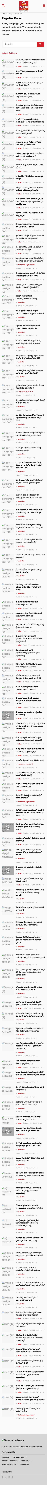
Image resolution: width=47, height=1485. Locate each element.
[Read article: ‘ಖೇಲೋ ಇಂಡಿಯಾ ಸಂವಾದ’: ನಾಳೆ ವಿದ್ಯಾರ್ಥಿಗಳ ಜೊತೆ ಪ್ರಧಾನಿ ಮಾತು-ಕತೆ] (8, 679)
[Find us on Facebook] (2, 1477)
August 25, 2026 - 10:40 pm (32, 1330)
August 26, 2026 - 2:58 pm (25, 903)
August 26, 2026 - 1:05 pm (25, 1024)
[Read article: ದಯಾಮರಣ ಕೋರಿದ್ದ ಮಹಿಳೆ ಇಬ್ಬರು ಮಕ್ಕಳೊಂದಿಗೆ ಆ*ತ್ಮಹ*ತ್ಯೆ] (8, 97)
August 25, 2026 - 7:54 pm (32, 1381)
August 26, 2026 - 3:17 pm (32, 874)
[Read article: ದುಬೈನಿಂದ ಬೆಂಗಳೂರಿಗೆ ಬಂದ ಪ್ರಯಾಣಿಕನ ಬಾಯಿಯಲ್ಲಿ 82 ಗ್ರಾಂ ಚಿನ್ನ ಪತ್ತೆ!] (8, 752)
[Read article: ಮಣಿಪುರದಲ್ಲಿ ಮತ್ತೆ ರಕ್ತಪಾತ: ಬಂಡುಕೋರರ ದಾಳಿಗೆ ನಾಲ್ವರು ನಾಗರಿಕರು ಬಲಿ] (8, 157)
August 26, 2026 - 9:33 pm (32, 645)
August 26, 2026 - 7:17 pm (32, 693)
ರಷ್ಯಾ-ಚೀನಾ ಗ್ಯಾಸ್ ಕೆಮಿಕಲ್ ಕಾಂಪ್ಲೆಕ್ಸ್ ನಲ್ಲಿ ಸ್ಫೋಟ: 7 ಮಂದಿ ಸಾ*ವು (30, 626)
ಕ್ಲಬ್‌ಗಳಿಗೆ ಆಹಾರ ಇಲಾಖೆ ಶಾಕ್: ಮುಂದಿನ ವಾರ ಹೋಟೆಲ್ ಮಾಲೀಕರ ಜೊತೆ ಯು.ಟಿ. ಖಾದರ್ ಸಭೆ (30, 813)
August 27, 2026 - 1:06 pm (25, 381)
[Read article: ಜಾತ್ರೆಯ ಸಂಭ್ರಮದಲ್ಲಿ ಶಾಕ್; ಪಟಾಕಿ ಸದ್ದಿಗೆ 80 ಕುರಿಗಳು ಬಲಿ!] (8, 882)
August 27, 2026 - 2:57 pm (25, 306)
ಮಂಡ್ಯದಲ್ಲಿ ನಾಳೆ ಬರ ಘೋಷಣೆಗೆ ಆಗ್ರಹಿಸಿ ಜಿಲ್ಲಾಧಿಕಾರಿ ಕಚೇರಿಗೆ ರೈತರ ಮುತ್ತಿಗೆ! (29, 286)
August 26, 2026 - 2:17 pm (25, 950)
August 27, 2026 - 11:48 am (25, 443)
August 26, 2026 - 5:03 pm (25, 768)
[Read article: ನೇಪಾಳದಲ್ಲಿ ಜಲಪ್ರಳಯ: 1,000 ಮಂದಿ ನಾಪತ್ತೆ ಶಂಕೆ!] (8, 870)
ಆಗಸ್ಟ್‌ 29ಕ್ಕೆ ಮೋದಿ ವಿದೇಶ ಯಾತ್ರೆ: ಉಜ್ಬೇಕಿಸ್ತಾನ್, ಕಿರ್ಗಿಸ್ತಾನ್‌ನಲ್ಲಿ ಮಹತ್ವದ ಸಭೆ (30, 120)
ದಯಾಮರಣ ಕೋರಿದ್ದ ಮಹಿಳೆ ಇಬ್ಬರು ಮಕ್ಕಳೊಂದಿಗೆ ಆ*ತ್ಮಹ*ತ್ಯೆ (28, 95)
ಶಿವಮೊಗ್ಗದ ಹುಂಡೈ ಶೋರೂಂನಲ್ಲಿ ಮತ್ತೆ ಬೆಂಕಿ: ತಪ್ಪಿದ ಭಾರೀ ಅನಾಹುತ (28, 143)
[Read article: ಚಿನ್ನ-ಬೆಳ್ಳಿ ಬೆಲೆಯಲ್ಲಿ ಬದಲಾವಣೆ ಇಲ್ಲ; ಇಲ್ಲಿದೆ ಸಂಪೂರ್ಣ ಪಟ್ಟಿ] (8, 1090)
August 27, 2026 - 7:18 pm (32, 149)
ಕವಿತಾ (19, 66)
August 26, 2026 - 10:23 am (25, 1201)
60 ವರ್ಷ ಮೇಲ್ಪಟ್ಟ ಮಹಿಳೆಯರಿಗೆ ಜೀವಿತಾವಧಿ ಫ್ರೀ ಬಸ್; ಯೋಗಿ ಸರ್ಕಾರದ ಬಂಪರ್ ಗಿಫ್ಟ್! (29, 1338)
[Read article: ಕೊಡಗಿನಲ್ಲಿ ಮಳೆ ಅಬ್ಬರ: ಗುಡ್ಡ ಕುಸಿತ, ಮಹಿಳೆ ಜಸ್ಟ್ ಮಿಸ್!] (8, 910)
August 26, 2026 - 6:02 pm (32, 733)
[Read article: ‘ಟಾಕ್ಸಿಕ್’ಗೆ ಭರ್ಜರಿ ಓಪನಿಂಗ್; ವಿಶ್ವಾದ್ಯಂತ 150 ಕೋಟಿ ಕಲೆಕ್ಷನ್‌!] (8, 86)
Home (4, 14)
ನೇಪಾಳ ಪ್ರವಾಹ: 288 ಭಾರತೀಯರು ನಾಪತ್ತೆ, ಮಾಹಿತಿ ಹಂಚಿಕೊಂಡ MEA (30, 225)
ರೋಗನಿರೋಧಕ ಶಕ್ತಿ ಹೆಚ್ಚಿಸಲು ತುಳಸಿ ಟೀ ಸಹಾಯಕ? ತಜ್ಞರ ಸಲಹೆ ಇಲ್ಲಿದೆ (29, 541)
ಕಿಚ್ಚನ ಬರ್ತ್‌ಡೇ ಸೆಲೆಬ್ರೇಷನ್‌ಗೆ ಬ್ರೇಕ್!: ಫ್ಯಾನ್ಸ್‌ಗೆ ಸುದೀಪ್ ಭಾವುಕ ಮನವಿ (28, 327)
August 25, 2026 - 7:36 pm (32, 1404)
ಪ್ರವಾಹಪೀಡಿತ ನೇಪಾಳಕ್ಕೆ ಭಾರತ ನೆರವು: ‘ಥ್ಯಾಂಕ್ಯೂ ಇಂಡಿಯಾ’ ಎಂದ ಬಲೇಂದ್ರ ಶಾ (29, 526)
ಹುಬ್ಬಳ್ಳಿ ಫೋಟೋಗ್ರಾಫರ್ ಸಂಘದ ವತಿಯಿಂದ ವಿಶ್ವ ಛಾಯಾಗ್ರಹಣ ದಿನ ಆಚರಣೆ (30, 312)
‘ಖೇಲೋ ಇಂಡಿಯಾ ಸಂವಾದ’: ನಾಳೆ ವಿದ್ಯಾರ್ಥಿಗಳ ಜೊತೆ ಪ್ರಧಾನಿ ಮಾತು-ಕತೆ (28, 677)
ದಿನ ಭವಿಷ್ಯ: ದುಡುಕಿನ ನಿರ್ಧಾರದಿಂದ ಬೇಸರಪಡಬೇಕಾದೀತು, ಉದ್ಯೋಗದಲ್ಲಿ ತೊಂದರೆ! (28, 587)
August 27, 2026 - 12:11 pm (25, 428)
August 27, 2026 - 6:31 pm (32, 208)
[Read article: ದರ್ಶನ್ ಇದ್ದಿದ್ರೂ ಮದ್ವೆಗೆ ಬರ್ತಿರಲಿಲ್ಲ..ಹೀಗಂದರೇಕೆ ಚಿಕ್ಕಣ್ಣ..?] (8, 299)
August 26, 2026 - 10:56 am (25, 1168)
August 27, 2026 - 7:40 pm (32, 137)
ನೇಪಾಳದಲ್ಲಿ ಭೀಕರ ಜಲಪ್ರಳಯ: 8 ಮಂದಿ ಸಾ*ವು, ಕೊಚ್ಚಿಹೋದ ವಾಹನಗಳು (29, 923)
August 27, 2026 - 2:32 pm (25, 321)
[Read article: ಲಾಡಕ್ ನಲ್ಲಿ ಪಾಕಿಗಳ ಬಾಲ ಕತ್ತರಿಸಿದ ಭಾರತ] (8, 763)
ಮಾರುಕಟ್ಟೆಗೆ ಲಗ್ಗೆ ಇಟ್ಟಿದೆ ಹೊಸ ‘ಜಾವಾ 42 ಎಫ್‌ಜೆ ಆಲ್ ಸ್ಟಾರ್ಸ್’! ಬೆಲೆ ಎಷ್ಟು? (29, 372)
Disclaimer (25, 1461)
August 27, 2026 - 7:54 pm (32, 126)
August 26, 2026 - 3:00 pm (32, 885)
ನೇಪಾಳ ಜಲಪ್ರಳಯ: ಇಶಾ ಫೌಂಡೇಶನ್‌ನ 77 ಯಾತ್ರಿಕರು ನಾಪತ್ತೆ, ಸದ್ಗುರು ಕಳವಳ (30, 274)
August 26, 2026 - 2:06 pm (25, 965)
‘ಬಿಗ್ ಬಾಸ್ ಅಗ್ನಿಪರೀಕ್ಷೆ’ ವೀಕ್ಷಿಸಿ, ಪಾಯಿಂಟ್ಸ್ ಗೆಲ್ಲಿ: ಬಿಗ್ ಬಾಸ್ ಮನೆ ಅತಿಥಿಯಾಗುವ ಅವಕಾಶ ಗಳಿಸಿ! (30, 972)
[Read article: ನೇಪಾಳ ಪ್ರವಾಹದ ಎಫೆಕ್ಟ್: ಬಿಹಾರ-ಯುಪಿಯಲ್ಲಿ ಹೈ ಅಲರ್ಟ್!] (8, 605)
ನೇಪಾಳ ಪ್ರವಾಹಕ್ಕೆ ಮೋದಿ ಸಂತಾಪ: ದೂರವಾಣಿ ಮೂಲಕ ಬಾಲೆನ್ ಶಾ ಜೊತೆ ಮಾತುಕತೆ (28, 701)
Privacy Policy (18, 1457)
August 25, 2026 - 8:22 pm (32, 1356)
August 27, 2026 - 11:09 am (25, 475)
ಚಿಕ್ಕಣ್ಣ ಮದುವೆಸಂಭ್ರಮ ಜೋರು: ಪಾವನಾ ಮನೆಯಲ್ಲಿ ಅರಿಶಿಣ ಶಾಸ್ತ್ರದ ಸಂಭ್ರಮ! (29, 189)
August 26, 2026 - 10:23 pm (32, 631)
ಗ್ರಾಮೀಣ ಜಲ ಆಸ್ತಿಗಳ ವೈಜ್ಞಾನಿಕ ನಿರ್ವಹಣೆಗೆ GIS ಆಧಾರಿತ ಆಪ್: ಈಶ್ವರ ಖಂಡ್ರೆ (30, 237)
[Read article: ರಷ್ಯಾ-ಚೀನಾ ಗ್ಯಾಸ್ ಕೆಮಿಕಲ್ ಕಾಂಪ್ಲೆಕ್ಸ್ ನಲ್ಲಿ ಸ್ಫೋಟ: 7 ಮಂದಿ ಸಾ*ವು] (8, 628)
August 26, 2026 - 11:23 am (25, 1138)
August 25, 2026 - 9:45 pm (32, 1344)
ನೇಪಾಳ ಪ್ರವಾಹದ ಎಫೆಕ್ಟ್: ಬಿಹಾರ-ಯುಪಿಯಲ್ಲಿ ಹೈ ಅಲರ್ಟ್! (27, 603)
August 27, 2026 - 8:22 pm (32, 115)
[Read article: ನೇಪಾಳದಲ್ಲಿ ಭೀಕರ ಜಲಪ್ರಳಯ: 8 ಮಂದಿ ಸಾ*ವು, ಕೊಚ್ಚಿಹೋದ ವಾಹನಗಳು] (8, 925)
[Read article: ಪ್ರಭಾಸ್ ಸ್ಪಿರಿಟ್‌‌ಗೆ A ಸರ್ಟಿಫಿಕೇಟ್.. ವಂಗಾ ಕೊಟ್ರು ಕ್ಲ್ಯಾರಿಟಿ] (8, 216)
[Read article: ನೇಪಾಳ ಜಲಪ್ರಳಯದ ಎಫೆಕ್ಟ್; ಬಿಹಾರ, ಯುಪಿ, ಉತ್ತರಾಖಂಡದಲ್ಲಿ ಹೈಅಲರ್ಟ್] (8, 344)
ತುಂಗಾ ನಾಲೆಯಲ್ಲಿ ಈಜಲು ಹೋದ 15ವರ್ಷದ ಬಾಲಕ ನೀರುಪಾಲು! (27, 688)
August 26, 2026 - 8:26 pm (32, 659)
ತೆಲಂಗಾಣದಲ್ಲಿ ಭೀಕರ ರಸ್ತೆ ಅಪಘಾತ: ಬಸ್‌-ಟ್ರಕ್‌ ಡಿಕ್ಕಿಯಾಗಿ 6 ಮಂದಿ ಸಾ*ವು (30, 1239)
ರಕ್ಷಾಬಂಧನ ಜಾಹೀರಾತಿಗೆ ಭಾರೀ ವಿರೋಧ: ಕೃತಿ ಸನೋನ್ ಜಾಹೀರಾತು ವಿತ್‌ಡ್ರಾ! (29, 1030)
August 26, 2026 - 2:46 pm (25, 918)
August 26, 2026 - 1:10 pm (32, 1009)
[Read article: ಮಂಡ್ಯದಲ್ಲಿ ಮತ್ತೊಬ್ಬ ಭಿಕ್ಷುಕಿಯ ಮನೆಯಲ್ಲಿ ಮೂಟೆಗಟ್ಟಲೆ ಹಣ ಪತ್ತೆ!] (8, 250)
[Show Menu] (44, 6)
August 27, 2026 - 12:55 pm (25, 396)
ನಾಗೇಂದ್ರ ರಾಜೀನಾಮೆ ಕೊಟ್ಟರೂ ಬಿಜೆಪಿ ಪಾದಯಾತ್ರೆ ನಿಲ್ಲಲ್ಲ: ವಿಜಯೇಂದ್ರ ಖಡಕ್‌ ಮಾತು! (29, 852)
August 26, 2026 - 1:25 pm (25, 997)
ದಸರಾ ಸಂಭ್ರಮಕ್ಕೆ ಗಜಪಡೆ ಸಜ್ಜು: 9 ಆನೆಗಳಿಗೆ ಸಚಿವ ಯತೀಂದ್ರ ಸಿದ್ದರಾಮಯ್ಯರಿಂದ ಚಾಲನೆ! (30, 1073)
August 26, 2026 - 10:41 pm (32, 620)
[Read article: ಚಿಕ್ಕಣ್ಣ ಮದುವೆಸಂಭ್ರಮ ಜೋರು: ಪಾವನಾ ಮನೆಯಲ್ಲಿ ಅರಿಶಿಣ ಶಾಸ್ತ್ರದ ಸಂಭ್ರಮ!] (8, 191)
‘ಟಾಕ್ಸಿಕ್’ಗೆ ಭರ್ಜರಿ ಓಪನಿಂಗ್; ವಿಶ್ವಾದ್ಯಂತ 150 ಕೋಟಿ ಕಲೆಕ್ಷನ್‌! (29, 84)
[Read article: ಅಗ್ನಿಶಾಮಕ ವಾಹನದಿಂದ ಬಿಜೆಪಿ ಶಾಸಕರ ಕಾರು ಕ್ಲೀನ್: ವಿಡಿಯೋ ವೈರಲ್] (8, 990)
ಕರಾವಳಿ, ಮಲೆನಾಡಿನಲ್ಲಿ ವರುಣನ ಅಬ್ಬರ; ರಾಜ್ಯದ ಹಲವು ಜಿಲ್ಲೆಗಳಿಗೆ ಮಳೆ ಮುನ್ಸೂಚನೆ (29, 1254)
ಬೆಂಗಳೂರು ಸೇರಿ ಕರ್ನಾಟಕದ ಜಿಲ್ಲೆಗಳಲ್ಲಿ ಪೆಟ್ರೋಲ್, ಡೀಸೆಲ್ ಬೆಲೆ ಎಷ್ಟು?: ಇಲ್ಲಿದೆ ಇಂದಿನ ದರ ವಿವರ (28, 465)
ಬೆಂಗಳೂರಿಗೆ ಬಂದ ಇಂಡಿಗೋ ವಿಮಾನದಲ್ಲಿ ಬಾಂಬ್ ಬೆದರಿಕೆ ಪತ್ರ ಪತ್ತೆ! (29, 774)
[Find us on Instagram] (12, 1477)
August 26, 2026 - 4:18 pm (25, 805)
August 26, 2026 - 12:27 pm (32, 1067)
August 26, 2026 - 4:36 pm (32, 790)
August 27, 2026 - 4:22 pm (32, 280)
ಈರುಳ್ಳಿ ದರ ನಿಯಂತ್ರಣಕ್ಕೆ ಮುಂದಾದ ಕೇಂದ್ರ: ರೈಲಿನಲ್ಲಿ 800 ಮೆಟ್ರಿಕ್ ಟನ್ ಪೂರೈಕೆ (30, 1387)
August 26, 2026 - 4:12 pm (32, 819)
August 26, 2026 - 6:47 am (25, 1308)
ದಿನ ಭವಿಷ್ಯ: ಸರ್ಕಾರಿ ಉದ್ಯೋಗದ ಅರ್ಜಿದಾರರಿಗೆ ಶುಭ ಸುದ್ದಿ (26, 1299)
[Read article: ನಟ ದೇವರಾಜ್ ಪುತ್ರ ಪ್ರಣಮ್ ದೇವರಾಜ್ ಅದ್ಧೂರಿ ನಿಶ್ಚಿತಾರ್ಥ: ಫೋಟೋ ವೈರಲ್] (8, 483)
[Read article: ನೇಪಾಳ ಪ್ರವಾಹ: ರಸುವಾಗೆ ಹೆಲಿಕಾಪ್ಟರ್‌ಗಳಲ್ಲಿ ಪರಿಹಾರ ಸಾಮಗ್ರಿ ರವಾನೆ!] (8, 134)
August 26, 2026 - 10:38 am (25, 1183)
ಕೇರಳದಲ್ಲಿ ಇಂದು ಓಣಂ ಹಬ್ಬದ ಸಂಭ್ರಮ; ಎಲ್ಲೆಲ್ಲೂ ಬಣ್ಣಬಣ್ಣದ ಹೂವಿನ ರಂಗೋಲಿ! (29, 1144)
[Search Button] (3, 6)
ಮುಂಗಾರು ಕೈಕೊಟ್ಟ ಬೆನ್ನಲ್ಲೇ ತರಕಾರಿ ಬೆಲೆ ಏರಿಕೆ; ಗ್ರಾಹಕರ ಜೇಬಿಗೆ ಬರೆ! (29, 614)
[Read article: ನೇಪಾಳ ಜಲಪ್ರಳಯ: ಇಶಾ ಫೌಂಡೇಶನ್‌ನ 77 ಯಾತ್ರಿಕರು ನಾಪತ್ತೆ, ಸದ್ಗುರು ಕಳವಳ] (8, 276)
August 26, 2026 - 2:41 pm (25, 932)
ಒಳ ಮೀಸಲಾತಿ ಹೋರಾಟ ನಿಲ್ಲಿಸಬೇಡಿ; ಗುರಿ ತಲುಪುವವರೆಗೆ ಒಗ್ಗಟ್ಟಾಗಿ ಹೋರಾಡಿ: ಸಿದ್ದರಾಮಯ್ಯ (30, 1375)
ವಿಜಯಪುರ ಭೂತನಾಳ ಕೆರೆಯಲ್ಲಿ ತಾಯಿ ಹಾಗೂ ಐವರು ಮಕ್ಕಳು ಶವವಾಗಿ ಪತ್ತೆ (29, 1129)
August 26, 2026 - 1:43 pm (25, 982)
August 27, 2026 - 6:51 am (25, 597)
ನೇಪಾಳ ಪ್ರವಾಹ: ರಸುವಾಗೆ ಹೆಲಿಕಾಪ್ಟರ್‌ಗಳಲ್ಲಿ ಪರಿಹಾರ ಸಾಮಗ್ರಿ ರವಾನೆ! (30, 132)
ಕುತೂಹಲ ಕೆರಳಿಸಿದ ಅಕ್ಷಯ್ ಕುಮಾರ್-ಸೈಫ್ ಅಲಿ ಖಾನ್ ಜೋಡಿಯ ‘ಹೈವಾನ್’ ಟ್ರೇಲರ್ (29, 940)
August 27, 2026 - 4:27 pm (25, 268)
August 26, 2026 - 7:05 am (25, 1293)
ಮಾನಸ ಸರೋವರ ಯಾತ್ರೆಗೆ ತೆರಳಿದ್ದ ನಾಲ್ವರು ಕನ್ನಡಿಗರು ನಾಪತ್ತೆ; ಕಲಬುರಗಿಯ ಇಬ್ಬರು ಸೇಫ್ (30, 418)
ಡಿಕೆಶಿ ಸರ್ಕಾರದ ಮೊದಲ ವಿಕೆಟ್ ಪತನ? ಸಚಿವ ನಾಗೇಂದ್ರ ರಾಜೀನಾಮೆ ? (28, 1118)
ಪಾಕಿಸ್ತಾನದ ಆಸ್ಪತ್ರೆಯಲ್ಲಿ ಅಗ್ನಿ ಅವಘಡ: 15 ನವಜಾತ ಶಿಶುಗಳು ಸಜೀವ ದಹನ (29, 1103)
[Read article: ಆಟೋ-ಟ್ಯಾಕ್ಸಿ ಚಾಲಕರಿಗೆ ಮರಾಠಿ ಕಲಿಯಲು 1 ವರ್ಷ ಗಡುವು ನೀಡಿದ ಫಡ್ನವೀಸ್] (8, 63)
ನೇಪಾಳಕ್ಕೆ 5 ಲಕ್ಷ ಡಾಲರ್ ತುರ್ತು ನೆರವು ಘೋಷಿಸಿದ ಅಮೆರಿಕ (28, 449)
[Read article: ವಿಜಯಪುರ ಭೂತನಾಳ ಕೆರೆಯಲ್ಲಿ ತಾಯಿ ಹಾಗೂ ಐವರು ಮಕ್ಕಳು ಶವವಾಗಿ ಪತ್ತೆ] (8, 1131)
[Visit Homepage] (23, 6)
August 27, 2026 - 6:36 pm (32, 194)
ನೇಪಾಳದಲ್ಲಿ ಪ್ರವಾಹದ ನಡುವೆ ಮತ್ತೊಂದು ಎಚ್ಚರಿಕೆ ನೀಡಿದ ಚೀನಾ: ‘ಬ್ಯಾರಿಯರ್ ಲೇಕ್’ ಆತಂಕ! (29, 108)
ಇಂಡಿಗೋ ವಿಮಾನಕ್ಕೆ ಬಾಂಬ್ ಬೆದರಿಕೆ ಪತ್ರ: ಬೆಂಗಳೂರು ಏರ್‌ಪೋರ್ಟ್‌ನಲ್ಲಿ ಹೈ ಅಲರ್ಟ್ (30, 1015)
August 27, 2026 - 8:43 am (25, 535)
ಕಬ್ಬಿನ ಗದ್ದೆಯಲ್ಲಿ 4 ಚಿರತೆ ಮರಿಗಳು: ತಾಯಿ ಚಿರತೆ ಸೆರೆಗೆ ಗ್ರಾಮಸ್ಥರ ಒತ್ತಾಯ (29, 665)
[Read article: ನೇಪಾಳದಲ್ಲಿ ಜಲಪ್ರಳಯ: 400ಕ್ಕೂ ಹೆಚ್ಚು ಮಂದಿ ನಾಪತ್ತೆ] (8, 715)
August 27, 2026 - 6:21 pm (32, 219)
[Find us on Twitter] (6, 1477)
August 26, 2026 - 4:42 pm (32, 779)
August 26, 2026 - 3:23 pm (25, 862)
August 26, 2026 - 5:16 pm (32, 756)
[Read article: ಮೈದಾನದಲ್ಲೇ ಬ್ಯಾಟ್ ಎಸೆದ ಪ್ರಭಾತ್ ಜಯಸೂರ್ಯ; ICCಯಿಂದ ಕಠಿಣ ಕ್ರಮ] (8, 1352)
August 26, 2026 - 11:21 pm (32, 609)
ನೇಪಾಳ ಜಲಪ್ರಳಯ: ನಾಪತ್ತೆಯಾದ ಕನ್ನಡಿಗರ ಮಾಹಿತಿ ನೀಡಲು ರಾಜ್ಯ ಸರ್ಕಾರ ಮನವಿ (30, 434)
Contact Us (24, 1465)
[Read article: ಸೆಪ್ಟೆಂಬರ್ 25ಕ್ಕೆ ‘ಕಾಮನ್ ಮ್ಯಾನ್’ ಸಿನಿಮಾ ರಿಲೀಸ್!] (8, 168)
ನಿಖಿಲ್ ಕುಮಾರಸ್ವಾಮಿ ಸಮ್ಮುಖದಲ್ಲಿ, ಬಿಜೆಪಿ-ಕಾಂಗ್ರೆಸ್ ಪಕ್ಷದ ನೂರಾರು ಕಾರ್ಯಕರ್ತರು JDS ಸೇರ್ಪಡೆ (30, 726)
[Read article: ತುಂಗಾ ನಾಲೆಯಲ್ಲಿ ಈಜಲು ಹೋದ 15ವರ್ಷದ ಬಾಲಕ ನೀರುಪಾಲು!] (8, 690)
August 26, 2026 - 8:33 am (25, 1248)
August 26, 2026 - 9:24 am (25, 1216)
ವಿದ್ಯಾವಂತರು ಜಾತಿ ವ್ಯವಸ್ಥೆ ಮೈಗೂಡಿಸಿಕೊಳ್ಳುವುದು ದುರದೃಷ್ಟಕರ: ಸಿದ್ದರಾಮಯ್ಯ (27, 653)
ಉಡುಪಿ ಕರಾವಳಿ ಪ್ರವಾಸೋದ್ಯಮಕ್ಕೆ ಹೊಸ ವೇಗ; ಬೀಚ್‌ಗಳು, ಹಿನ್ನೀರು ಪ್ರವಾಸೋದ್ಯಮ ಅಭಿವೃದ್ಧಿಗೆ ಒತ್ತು (29, 202)
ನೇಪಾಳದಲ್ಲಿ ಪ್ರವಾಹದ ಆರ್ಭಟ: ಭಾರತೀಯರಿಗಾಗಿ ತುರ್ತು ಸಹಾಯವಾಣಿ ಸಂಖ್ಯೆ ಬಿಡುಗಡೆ (29, 639)
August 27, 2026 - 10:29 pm (32, 78)
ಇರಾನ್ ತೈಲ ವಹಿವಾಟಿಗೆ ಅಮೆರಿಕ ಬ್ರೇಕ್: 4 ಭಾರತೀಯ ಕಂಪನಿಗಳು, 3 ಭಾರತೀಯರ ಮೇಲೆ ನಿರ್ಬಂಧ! (29, 1046)
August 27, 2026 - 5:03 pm (32, 242)
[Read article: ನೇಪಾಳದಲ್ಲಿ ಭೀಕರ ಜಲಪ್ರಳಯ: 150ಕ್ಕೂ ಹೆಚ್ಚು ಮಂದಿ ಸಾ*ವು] (8, 573)
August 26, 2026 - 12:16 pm (25, 1082)
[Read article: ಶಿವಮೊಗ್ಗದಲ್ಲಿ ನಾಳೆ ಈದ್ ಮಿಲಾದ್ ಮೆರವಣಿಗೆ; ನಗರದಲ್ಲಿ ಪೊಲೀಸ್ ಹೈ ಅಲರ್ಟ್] (8, 1400)
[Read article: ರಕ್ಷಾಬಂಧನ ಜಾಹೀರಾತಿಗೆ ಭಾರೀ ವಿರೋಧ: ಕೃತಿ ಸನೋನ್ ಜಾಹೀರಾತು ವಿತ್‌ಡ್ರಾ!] (8, 1031)
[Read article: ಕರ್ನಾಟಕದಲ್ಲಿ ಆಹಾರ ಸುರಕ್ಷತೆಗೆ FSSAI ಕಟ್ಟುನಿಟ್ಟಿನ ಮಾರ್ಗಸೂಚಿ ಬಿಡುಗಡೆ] (8, 1315)
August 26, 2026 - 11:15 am (25, 1153)
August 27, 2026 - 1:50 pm (25, 351)
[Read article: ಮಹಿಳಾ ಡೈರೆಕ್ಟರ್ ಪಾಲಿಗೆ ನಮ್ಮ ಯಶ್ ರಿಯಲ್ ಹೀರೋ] (8, 1412)
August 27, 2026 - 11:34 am (25, 458)
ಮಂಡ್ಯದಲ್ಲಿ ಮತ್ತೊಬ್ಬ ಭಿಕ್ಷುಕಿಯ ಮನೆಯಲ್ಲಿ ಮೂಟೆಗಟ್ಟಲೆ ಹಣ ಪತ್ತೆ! (29, 248)
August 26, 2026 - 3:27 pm (32, 845)
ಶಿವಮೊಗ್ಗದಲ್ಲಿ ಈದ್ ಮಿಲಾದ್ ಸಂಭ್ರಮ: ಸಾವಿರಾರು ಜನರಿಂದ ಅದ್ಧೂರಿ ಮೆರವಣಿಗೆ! (29, 739)
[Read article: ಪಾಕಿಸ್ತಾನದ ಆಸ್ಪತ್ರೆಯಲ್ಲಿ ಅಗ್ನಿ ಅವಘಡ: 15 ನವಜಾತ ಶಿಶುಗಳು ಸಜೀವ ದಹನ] (8, 1105)
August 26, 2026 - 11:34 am (32, 1123)
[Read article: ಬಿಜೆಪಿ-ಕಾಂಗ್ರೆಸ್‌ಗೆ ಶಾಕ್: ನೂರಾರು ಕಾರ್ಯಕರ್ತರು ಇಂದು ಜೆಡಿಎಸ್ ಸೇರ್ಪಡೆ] (8, 1209)
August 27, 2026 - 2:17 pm (25, 336)
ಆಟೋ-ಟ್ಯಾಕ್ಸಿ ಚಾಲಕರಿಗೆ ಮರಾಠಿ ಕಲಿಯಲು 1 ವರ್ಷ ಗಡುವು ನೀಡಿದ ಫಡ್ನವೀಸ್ (30, 61)
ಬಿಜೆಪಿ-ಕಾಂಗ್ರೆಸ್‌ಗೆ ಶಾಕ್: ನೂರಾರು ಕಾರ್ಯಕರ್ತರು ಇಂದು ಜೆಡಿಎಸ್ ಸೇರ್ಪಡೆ (29, 1207)
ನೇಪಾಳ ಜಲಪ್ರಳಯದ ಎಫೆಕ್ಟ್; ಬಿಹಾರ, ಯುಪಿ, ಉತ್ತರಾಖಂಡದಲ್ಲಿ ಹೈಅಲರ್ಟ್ (28, 342)
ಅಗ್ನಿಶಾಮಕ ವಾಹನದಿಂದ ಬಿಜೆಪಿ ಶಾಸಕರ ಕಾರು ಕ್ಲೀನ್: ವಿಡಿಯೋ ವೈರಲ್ (29, 988)
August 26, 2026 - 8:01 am (25, 1263)
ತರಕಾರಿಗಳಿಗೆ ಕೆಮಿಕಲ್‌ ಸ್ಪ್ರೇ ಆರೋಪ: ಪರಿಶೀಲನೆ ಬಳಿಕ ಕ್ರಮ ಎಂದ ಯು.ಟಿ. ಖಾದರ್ (30, 956)
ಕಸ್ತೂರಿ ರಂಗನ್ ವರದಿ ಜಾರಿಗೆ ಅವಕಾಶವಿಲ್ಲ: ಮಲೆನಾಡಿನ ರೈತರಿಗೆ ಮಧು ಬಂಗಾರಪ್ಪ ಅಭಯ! (30, 827)
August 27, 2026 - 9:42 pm (32, 89)
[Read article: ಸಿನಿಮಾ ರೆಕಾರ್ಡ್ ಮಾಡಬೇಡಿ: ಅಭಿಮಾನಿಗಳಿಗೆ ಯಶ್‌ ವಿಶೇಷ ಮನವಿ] (8, 1271)
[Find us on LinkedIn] (9, 1477)
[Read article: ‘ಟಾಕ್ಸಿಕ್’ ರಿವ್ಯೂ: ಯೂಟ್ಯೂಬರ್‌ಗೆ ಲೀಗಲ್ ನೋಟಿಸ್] (8, 74)
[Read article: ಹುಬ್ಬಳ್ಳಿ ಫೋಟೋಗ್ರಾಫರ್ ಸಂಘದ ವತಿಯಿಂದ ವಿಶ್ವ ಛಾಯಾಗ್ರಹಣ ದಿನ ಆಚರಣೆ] (8, 314)
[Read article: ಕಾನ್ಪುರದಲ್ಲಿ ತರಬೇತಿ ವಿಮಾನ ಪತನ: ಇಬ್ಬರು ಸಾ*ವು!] (8, 179)
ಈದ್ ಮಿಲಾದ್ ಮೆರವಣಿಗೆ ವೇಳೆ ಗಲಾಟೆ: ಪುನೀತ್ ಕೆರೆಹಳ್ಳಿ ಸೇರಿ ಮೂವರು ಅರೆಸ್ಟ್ (29, 511)
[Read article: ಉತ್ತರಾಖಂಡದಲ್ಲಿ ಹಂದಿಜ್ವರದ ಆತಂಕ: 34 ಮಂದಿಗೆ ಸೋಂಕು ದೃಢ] (8, 787)
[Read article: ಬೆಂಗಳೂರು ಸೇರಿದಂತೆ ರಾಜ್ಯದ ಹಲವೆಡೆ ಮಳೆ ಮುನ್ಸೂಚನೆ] (8, 558)
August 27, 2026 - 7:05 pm (32, 160)
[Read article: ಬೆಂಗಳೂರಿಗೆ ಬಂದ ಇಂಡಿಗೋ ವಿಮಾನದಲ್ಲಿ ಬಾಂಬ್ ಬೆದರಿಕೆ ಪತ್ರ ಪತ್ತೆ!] (8, 776)
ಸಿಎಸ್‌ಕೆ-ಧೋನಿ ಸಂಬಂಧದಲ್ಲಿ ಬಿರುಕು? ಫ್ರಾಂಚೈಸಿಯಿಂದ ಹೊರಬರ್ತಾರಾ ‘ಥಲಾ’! (29, 1003)
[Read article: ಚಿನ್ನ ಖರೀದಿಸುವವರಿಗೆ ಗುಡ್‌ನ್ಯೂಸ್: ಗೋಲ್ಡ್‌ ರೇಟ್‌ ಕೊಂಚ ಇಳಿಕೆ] (8, 403)
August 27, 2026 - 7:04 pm (32, 171)
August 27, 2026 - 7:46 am (25, 565)
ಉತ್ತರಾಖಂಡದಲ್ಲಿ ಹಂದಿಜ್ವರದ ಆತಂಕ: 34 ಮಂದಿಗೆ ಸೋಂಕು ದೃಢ (29, 785)
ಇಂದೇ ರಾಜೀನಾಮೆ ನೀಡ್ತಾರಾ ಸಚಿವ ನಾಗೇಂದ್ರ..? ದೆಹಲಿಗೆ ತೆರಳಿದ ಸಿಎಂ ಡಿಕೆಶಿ (29, 496)
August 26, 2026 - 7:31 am (25, 1278)
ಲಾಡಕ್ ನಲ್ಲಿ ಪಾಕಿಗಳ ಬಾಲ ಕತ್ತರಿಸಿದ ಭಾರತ (30, 760)
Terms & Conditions (10, 1461)
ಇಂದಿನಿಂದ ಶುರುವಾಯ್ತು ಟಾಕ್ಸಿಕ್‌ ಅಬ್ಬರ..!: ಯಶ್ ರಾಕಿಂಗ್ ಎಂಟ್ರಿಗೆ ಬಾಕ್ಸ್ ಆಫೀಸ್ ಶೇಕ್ (30, 1284)
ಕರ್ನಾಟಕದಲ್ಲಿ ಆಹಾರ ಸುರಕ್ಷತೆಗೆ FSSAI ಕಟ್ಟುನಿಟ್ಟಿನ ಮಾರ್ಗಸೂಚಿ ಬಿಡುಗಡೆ (28, 1314)
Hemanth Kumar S (25, 392)
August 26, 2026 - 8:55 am (25, 1233)
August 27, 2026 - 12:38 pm (25, 410)
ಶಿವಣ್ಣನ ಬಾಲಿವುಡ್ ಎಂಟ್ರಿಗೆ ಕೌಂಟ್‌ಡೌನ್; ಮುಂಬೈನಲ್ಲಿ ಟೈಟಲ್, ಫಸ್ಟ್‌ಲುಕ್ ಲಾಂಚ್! (29, 260)
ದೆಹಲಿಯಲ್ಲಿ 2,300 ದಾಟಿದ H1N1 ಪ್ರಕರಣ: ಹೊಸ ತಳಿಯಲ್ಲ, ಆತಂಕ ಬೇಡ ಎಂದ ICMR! (30, 1174)
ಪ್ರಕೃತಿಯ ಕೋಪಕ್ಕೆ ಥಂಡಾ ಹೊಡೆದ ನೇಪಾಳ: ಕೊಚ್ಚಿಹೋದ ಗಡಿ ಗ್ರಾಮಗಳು (30, 387)
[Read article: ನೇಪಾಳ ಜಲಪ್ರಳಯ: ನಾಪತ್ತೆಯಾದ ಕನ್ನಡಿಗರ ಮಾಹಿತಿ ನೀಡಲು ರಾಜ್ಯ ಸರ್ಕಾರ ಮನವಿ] (8, 436)
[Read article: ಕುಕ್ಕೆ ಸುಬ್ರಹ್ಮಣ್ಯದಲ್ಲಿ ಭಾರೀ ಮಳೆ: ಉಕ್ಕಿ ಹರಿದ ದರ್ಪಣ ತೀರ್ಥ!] (8, 1327)
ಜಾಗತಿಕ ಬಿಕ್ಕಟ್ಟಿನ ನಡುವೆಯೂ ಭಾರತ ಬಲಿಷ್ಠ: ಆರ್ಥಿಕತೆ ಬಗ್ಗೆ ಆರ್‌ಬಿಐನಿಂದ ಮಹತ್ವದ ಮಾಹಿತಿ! (30, 893)
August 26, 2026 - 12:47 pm (25, 1039)
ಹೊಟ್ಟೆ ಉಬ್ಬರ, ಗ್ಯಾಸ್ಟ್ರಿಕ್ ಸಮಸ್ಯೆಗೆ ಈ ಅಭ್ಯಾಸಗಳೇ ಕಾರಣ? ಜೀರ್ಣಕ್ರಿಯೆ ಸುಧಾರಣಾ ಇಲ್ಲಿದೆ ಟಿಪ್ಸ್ (27, 1223)
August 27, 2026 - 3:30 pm (32, 291)
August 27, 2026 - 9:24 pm (32, 101)
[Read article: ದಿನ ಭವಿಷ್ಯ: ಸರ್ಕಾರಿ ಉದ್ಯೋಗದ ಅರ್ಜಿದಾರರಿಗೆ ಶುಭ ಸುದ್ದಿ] (8, 1301)
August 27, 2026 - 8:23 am (25, 550)
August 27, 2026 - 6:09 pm (32, 231)
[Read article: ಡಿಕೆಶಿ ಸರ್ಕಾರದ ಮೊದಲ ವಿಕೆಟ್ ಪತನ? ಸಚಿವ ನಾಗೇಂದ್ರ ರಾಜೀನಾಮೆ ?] (8, 1120)
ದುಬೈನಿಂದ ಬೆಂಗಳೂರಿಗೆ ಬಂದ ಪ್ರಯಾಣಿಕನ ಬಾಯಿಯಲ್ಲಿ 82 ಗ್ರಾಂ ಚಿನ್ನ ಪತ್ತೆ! (30, 750)
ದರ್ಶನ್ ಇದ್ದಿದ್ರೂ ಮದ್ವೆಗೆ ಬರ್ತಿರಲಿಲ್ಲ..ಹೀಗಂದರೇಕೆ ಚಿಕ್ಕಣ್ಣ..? (27, 297)
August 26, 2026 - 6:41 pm (32, 719)
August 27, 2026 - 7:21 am (25, 580)
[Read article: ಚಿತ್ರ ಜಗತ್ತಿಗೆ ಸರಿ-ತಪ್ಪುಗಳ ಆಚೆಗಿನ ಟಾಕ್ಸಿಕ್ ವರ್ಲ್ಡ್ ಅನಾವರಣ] (8, 798)
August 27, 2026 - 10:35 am (25, 490)
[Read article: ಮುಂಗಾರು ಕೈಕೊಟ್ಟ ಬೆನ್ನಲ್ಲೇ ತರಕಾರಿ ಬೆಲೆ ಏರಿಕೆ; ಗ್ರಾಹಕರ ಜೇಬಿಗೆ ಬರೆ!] (8, 616)
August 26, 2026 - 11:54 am (25, 1112)
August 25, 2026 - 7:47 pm (32, 1392)
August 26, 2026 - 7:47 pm (32, 682)
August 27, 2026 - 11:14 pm (32, 66)
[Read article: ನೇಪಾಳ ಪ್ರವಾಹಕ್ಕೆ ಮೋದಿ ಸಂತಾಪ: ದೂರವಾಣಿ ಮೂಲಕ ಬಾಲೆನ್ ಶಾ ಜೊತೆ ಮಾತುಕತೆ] (8, 701)
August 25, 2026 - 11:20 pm (32, 1319)
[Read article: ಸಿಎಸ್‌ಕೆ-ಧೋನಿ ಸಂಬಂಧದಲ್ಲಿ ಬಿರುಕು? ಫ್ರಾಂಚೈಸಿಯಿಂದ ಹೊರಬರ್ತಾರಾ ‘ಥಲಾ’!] (8, 1005)
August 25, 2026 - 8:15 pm (32, 1367)
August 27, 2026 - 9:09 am (25, 520)
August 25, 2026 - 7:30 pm (25, 1419)
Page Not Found (15, 14)
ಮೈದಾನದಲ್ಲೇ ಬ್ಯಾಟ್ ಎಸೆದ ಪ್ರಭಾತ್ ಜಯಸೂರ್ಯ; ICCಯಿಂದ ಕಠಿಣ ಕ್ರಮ (28, 1350)
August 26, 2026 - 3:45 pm (32, 833)
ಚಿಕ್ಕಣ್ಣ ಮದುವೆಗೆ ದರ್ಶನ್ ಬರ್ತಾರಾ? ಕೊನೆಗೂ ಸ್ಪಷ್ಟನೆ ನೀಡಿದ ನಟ (28, 1062)
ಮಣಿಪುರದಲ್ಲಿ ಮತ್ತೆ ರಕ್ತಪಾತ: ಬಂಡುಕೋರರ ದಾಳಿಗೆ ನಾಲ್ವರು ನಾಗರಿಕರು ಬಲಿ (30, 155)
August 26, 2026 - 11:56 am (25, 1097)
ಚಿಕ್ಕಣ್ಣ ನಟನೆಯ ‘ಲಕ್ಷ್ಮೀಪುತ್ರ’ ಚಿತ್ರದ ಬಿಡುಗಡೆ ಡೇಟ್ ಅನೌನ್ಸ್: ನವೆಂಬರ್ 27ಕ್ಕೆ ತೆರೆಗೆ (30, 357)
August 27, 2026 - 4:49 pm (32, 254)
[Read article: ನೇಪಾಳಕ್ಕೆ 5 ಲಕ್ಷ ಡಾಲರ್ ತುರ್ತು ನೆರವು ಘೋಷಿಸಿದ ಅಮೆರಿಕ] (8, 451)
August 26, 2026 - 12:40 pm (25, 1056)
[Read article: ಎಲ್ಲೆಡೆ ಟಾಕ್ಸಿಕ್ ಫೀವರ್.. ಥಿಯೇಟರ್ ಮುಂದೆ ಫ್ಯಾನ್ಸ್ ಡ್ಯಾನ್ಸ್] (8, 841)
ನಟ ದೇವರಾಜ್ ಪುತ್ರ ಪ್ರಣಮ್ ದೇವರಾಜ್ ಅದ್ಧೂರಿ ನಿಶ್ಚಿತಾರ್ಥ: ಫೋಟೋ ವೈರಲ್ (29, 481)
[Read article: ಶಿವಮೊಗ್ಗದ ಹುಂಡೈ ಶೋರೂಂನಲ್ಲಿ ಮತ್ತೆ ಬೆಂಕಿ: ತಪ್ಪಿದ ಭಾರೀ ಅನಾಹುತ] (8, 145)
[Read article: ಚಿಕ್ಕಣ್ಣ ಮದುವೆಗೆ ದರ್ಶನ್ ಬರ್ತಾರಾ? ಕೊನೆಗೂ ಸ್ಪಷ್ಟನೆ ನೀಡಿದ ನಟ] (8, 1064)
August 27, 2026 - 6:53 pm (32, 183)
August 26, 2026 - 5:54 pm (32, 744)
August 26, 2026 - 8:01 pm (32, 671)
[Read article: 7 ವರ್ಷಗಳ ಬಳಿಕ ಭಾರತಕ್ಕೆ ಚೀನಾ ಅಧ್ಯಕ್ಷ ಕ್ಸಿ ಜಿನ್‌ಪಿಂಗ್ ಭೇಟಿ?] (8, 1364)
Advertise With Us (9, 1465)
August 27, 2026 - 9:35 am (25, 505)
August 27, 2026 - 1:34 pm (25, 366)
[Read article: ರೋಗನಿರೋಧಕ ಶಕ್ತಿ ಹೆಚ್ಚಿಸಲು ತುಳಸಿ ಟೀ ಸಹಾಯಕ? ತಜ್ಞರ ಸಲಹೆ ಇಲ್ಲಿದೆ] (8, 543)
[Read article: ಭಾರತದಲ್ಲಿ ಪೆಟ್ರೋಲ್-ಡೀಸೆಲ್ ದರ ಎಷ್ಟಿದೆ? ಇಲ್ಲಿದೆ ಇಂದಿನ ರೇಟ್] (8, 1161)
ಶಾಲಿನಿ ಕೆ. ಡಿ (21, 303)
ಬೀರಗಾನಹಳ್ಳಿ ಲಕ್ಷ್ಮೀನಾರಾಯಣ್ (26, 265)
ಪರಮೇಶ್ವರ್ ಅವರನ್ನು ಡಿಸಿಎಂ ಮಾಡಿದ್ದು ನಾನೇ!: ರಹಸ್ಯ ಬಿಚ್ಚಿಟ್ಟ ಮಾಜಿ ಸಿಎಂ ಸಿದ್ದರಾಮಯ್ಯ (28, 1191)
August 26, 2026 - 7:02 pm (32, 707)
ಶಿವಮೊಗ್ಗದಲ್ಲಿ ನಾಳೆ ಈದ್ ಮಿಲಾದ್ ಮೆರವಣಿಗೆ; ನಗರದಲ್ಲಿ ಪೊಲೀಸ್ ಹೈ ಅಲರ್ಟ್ (30, 1398)
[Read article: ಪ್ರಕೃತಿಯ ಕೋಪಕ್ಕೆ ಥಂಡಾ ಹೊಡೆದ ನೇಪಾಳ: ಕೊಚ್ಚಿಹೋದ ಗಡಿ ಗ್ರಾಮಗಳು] (8, 388)
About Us (5, 1457)
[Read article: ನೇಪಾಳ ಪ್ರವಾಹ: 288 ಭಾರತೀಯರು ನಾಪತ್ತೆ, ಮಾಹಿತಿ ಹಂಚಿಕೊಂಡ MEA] (8, 227)
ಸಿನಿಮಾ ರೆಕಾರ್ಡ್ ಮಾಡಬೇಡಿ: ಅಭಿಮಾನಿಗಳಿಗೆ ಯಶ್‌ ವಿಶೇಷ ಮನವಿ (28, 1269)
